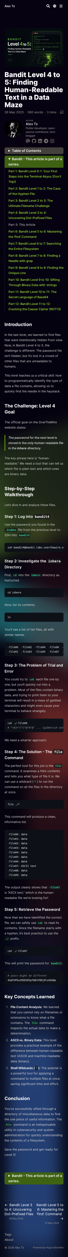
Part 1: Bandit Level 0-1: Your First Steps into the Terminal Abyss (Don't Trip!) (34, 176)
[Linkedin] (40, 141)
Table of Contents (26, 151)
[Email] (28, 141)
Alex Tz (10, 6)
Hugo (49, 1247)
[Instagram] (52, 141)
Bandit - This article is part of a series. (35, 161)
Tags (8, 1234)
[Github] (34, 141)
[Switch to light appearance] (54, 6)
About (9, 1240)
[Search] (48, 6)
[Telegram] (46, 141)
